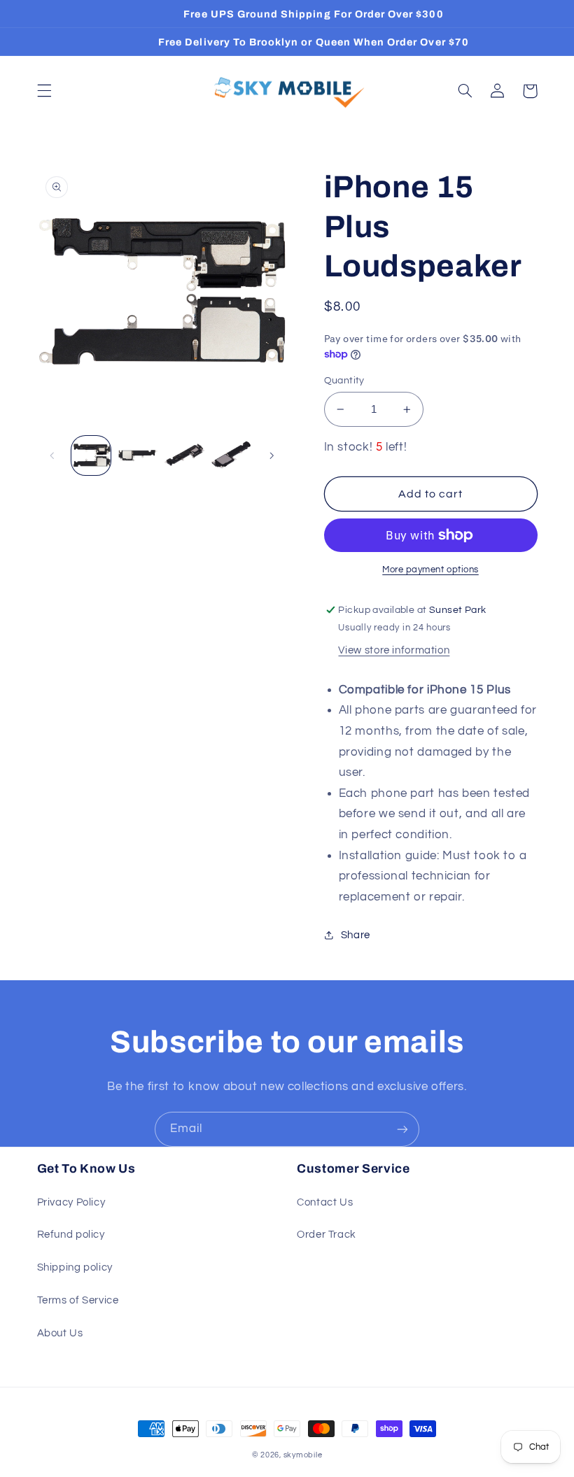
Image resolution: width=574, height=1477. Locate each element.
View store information (393, 650)
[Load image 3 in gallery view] (184, 455)
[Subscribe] (402, 1129)
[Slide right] (271, 455)
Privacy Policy (71, 1202)
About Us (60, 1333)
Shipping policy (75, 1267)
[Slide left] (52, 455)
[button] (44, 91)
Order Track (326, 1234)
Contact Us (325, 1202)
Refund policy (71, 1234)
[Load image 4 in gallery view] (231, 455)
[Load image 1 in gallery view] (91, 455)
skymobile (303, 1455)
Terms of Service (78, 1300)
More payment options (430, 569)
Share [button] (355, 935)
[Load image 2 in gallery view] (138, 455)
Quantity (344, 381)
